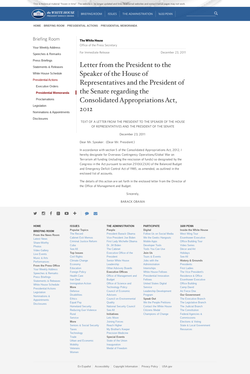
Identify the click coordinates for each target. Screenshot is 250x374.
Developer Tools (152, 245)
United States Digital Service (155, 285)
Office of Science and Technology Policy (119, 285)
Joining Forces (115, 321)
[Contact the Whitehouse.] (85, 213)
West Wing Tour (189, 233)
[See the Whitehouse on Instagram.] (43, 213)
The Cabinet (113, 249)
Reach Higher (114, 325)
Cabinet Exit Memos (81, 237)
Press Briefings (42, 60)
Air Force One (188, 291)
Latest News (40, 238)
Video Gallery (41, 250)
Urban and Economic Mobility (82, 342)
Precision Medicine (117, 333)
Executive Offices (117, 271)
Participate (151, 226)
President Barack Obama (121, 233)
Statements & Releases (48, 67)
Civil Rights (76, 256)
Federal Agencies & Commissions (191, 316)
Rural (73, 314)
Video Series (187, 245)
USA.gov (167, 366)
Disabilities (76, 294)
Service (74, 317)
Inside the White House (194, 230)
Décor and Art (188, 249)
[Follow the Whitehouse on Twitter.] (35, 213)
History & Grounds (191, 260)
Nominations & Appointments (51, 112)
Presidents (186, 264)
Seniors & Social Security (84, 325)
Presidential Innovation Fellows (156, 277)
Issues (112, 13)
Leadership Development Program (157, 293)
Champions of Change (155, 314)
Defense (74, 291)
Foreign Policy (78, 271)
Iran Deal (75, 279)
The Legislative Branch (193, 302)
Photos (37, 246)
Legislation (39, 105)
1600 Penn (165, 13)
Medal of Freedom (117, 348)
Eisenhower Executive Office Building (192, 281)
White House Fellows (155, 271)
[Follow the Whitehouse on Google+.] (58, 213)
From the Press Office (46, 265)
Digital (147, 230)
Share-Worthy (41, 242)
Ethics (73, 298)
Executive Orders (47, 86)
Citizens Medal (151, 310)
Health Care (76, 275)
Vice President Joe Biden (121, 237)
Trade (73, 336)
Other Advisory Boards (119, 268)
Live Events (40, 254)
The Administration (137, 13)
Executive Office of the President (120, 254)
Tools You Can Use (154, 249)
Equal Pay (76, 302)
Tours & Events (152, 256)
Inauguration (114, 344)
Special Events (116, 336)
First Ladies (186, 268)
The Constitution (189, 310)
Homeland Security (80, 306)
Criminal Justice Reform (83, 241)
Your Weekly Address (46, 47)
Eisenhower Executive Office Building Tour (192, 239)
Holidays (185, 252)
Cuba (73, 245)
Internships (149, 268)
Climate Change (79, 260)
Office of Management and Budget (122, 277)
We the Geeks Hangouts (157, 237)
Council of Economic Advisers (118, 293)
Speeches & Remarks (47, 54)
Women (74, 352)
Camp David (187, 287)
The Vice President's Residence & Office (192, 273)
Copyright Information (125, 366)
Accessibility (102, 366)
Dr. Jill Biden (114, 245)
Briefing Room (91, 13)
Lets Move (113, 317)
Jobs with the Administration (151, 262)
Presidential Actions (82, 25)
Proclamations (45, 99)
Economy (75, 264)
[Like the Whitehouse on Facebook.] (51, 213)
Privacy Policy (150, 366)
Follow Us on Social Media (158, 233)
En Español (84, 366)
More (73, 287)
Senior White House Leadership (118, 262)
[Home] (52, 18)
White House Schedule (47, 73)
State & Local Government (195, 325)
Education (75, 268)
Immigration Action (80, 283)
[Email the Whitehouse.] (95, 213)
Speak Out (149, 298)
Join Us (148, 252)
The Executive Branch (192, 298)
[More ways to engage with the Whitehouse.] (74, 213)
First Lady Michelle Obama (122, 241)
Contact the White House (157, 306)
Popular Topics (79, 230)
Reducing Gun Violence (83, 310)
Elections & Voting (190, 321)
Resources (186, 329)
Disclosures (40, 118)
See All (74, 249)
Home (37, 25)
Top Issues (76, 252)
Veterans (75, 348)
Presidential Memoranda (119, 25)
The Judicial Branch (191, 306)
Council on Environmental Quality (121, 300)
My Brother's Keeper (118, 329)
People (111, 230)
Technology (76, 333)
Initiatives (112, 314)
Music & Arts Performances (41, 260)
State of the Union (117, 340)
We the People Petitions (157, 302)
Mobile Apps (150, 241)
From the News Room (46, 235)
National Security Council (121, 306)
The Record (76, 233)
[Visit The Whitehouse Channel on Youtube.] (67, 213)
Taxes (73, 329)
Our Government (190, 294)
